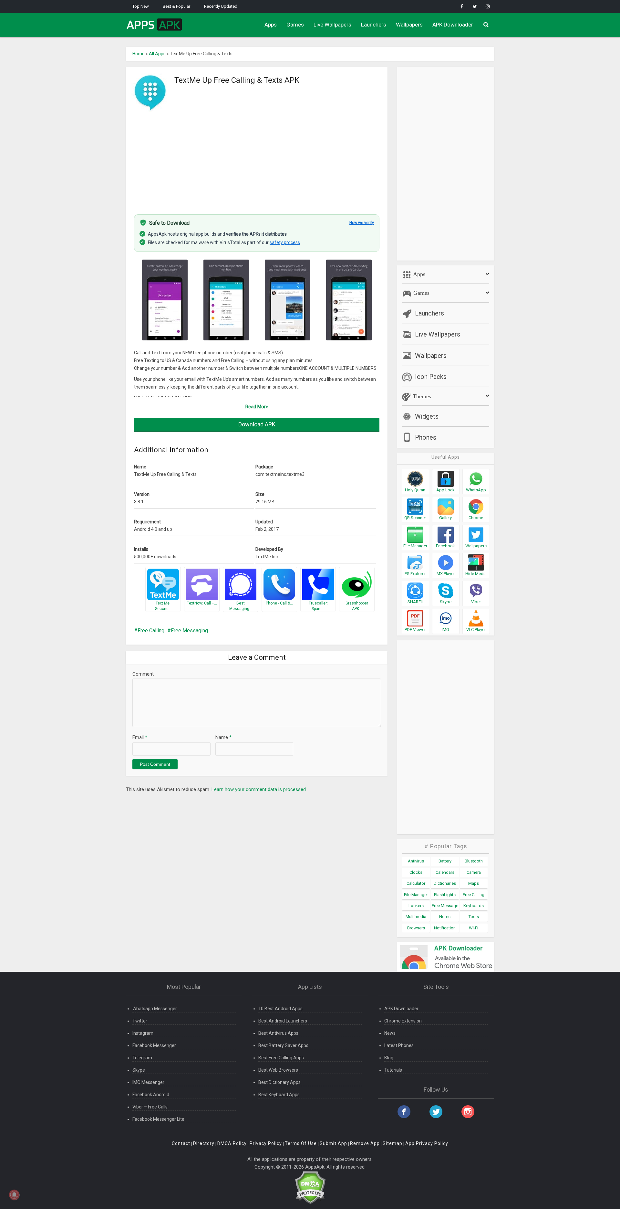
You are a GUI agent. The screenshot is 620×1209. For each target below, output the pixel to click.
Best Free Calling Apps (281, 1057)
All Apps (157, 53)
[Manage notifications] (14, 1195)
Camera (474, 872)
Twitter (139, 1020)
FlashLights (445, 894)
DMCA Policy (232, 1143)
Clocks (415, 872)
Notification (445, 927)
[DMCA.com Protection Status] (310, 1187)
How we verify (361, 222)
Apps (270, 24)
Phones (425, 437)
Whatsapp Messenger (154, 1008)
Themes (421, 396)
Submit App (333, 1143)
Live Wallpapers (332, 24)
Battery (445, 861)
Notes (444, 916)
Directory (203, 1143)
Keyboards (473, 905)
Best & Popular (176, 6)
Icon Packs (431, 376)
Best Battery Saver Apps (283, 1045)
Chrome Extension (403, 1020)
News (390, 1033)
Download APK (256, 424)
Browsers (416, 927)
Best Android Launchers (282, 1020)
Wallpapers (409, 24)
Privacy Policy (266, 1143)
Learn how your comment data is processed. (259, 789)
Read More (256, 407)
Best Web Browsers (278, 1070)
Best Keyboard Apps (279, 1094)
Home (138, 53)
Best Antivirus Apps (278, 1033)
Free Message (445, 905)
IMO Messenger (148, 1082)
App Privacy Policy (426, 1143)
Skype (138, 1070)
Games (295, 24)
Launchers (373, 24)
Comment (143, 674)
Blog (388, 1057)
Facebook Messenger (154, 1045)
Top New (140, 6)
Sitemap (392, 1143)
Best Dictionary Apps (279, 1082)
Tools (474, 916)
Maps (473, 883)
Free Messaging (189, 630)
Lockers (416, 905)
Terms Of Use (301, 1143)
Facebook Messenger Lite (158, 1119)
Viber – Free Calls (150, 1106)
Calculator (416, 883)
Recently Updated (220, 6)
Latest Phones (399, 1045)
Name (223, 737)
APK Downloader (452, 24)
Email (139, 737)
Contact (181, 1143)
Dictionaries (445, 883)
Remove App (365, 1143)
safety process (285, 242)
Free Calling (151, 630)
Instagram (142, 1033)
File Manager (416, 894)
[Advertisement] (256, 159)
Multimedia (416, 916)
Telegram (142, 1057)
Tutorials (393, 1070)
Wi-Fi (473, 927)
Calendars (445, 872)
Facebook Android (150, 1094)
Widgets (427, 416)
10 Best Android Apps (280, 1008)
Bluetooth (474, 861)
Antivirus (416, 861)
